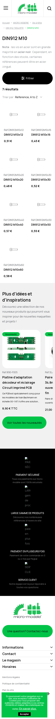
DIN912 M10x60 (13, 269)
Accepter (24, 714)
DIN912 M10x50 (41, 224)
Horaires (9, 666)
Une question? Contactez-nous (27, 631)
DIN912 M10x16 (40, 134)
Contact (9, 653)
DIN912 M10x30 (41, 179)
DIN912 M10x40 (13, 224)
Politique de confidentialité (16, 683)
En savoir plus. (28, 708)
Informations (12, 647)
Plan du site (8, 690)
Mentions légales (11, 677)
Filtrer (30, 78)
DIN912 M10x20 (13, 179)
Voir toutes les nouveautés (24, 422)
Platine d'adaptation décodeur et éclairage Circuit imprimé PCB (18, 382)
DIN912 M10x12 (13, 134)
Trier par (7, 97)
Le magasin (11, 660)
